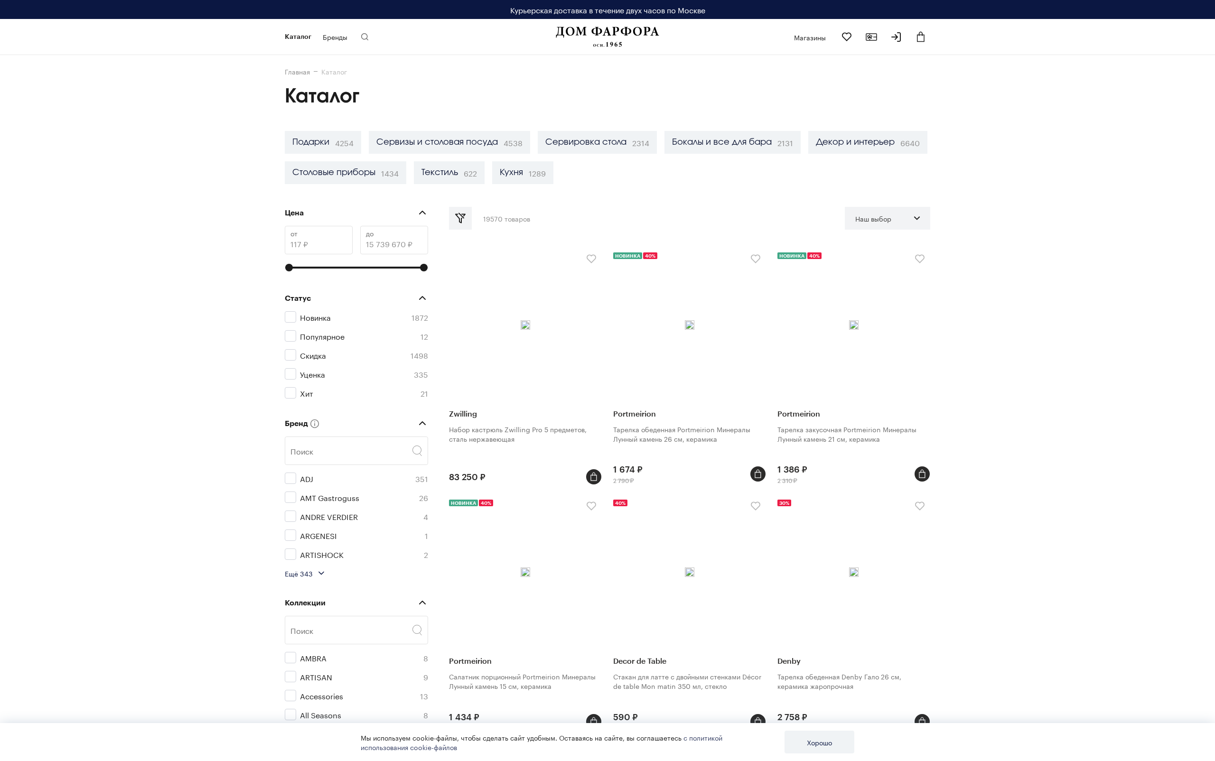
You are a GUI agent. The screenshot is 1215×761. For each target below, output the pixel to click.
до (370, 233)
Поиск (301, 450)
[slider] (289, 267)
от (294, 233)
